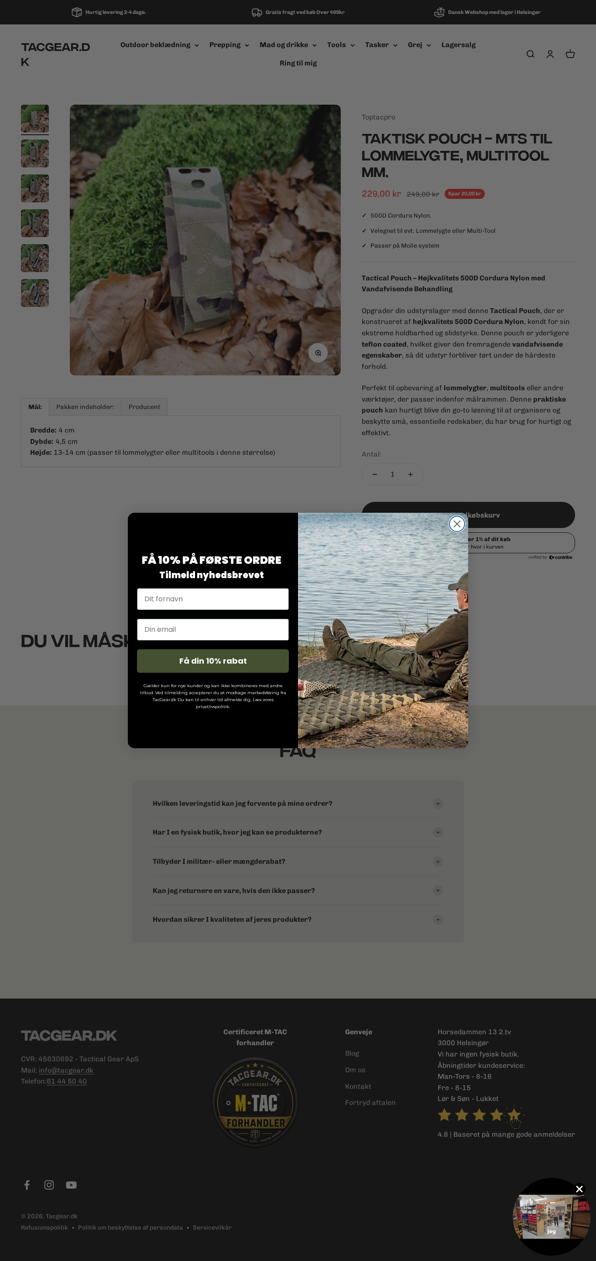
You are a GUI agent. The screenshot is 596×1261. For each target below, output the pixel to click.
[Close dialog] (457, 524)
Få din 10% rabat (213, 660)
